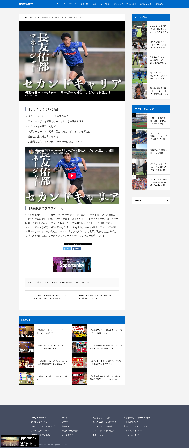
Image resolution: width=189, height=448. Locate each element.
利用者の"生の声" (131, 422)
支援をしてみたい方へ (102, 418)
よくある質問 (67, 435)
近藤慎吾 (68, 282)
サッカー (43, 282)
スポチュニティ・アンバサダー (43, 426)
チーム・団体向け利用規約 (104, 431)
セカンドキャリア (53, 282)
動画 (94, 4)
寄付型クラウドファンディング (136, 426)
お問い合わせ (145, 4)
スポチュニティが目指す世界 (104, 422)
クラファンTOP (70, 4)
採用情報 (65, 426)
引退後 (62, 282)
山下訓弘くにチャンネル (80, 282)
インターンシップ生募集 (103, 426)
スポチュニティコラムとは (125, 4)
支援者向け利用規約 (70, 431)
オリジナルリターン (132, 435)
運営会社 (159, 4)
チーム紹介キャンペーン (41, 431)
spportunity (40, 409)
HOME (56, 4)
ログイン (65, 418)
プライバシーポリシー (133, 431)
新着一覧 (84, 4)
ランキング (105, 4)
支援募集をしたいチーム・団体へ (137, 418)
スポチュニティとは (39, 422)
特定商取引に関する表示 (41, 435)
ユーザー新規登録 (38, 418)
